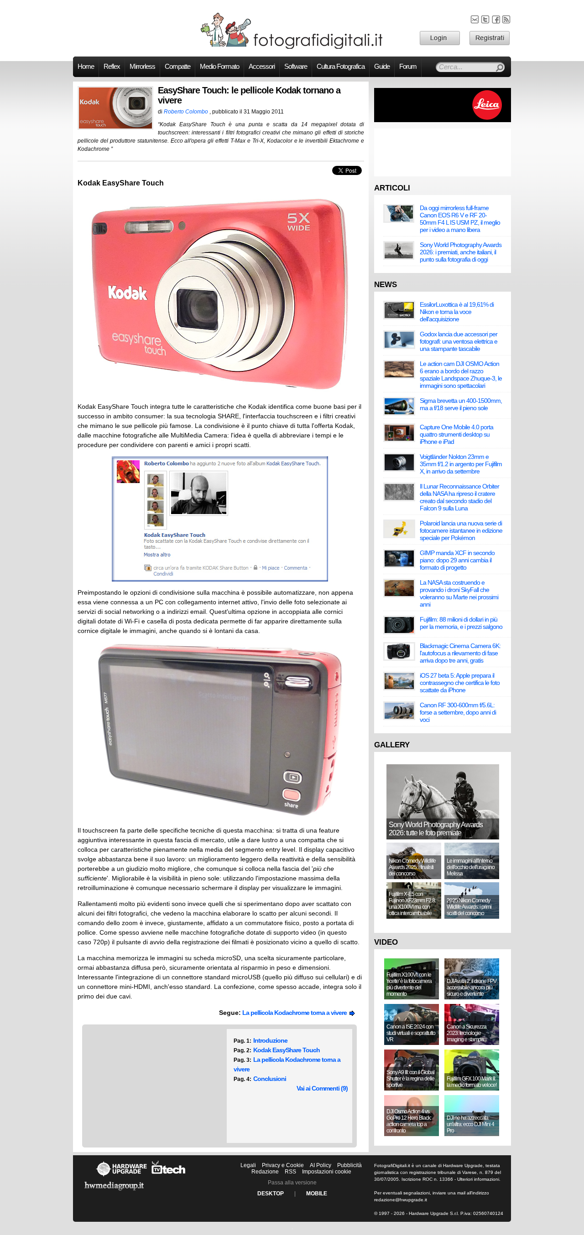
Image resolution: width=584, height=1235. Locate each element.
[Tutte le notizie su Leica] (442, 120)
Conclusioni (269, 1078)
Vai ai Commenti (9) (322, 1088)
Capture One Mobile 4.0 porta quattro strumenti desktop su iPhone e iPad (456, 434)
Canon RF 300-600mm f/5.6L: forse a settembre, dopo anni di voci (458, 712)
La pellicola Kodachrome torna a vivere (295, 1012)
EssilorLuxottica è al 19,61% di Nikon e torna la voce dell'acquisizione (457, 312)
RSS (290, 1171)
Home (86, 66)
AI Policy (320, 1165)
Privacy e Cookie (283, 1165)
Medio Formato (219, 66)
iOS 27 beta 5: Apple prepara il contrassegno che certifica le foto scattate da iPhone (460, 683)
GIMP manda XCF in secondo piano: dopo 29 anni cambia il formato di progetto (457, 560)
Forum (408, 66)
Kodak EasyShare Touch (286, 1050)
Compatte (177, 66)
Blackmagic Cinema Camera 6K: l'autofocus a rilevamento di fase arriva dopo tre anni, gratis (460, 653)
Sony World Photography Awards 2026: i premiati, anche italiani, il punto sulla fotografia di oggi (460, 252)
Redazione (265, 1171)
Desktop (270, 1193)
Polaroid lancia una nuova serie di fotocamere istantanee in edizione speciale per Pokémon (461, 530)
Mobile (316, 1193)
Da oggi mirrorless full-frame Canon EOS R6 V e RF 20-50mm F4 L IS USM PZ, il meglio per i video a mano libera (460, 218)
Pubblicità (349, 1165)
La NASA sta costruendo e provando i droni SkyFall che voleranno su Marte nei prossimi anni (459, 593)
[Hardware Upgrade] (121, 1176)
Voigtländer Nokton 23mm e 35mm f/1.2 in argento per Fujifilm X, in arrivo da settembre (461, 464)
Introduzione (270, 1040)
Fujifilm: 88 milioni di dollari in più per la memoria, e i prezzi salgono (461, 623)
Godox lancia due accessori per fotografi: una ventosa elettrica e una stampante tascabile (458, 341)
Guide (382, 66)
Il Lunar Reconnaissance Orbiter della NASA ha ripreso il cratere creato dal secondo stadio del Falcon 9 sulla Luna (459, 497)
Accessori (262, 66)
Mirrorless (142, 66)
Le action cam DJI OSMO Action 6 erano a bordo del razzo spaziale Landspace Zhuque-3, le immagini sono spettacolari (461, 374)
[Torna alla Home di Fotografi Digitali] (292, 47)
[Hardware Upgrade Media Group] (114, 1192)
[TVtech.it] (168, 1176)
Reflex (112, 66)
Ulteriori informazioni (478, 1179)
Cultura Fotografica (341, 66)
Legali (248, 1165)
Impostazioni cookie (326, 1171)
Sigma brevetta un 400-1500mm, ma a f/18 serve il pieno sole (461, 404)
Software (295, 66)
